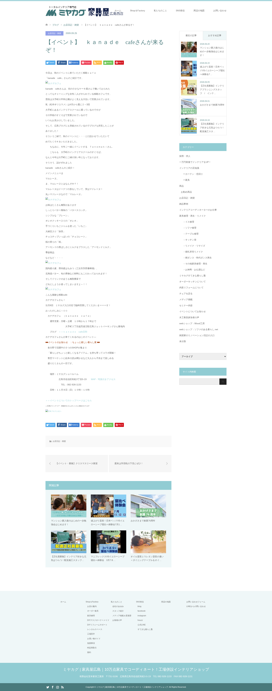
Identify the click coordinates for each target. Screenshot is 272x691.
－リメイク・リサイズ (193, 245)
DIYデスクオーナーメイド (98, 620)
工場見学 (91, 634)
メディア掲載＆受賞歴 (121, 616)
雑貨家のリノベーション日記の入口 (197, 335)
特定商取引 (92, 648)
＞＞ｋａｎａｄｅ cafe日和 (74, 331)
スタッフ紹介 (118, 611)
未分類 (182, 341)
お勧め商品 (186, 192)
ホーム (118, 10)
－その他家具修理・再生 (194, 263)
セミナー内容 (186, 305)
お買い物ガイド (93, 639)
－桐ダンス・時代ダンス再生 (196, 257)
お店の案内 (92, 606)
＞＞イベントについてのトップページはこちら (68, 400)
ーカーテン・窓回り (192, 174)
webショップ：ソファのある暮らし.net (198, 329)
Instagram (57, 687)
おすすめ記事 (214, 35)
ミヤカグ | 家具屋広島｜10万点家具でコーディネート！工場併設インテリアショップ (136, 669)
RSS (62, 687)
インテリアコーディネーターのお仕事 (198, 210)
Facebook (52, 687)
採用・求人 (184, 156)
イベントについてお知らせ (192, 311)
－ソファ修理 (188, 228)
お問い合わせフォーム (195, 602)
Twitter (48, 687)
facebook (141, 611)
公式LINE (142, 625)
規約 (89, 652)
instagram (142, 616)
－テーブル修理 (189, 233)
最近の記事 (191, 35)
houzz (140, 620)
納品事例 (183, 204)
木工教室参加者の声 (189, 317)
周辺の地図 (198, 10)
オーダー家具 (93, 611)
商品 (181, 186)
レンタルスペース (94, 629)
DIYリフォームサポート (97, 625)
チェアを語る (186, 293)
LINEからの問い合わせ (196, 606)
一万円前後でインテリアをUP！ (195, 162)
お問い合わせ (220, 10)
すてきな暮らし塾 (145, 629)
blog (139, 606)
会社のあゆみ (118, 606)
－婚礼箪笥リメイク (192, 251)
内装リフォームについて (191, 287)
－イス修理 (187, 222)
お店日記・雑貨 (54, 33)
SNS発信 (180, 10)
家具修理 (91, 616)
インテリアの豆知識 (189, 168)
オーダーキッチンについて (192, 281)
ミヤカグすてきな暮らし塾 (192, 275)
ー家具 (185, 180)
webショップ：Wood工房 (192, 323)
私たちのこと (160, 10)
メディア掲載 (186, 299)
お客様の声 (117, 620)
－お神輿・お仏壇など (193, 269)
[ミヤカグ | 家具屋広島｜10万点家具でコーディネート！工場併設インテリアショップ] (84, 10)
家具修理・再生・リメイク (192, 216)
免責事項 (91, 643)
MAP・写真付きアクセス (102, 379)
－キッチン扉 (188, 239)
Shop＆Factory (137, 10)
